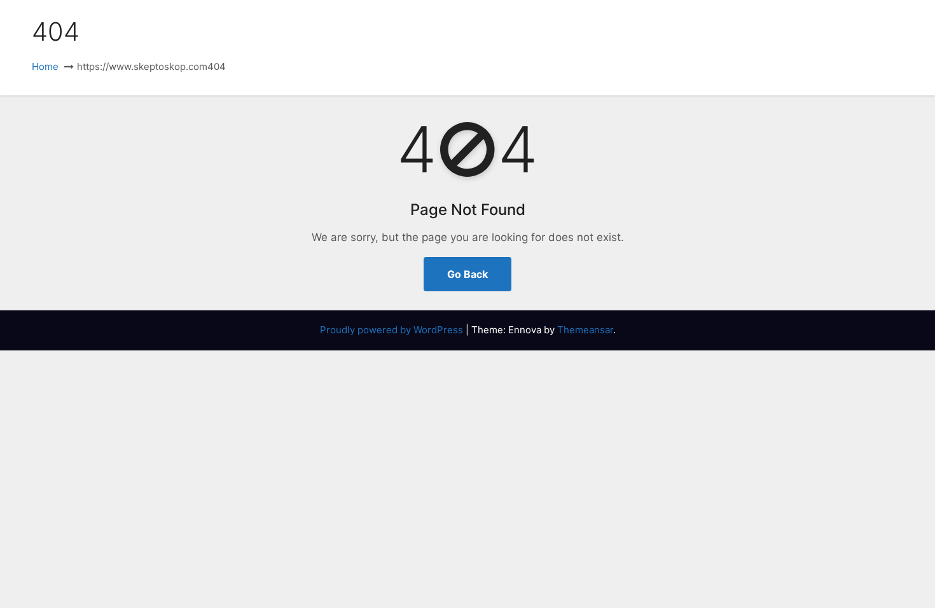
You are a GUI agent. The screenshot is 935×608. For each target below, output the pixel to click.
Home (45, 66)
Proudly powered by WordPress (393, 330)
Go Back (467, 274)
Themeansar (585, 330)
